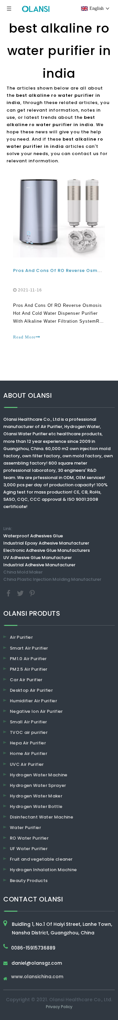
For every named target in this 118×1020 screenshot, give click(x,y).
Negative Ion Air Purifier (36, 711)
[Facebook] (9, 593)
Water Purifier (25, 827)
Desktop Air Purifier (31, 690)
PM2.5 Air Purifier (28, 669)
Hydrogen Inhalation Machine (43, 870)
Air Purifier (21, 637)
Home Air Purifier (28, 753)
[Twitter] (21, 593)
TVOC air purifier (29, 732)
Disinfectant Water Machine (41, 817)
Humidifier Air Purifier (33, 701)
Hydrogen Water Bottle (36, 806)
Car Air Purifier (26, 680)
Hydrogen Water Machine (39, 775)
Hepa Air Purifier (28, 743)
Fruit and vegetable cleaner (41, 859)
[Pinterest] (32, 593)
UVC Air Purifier (27, 764)
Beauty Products (29, 880)
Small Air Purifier (28, 722)
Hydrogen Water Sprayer (38, 785)
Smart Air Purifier (29, 648)
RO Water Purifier (29, 838)
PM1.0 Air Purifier (28, 659)
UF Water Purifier (29, 849)
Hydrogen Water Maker (36, 796)
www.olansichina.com (37, 977)
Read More (24, 337)
